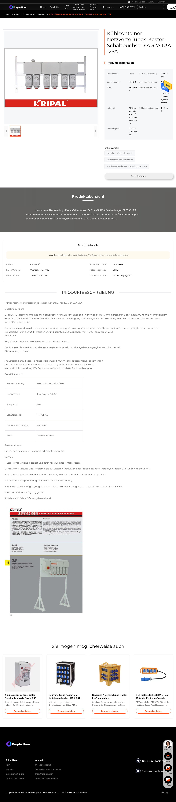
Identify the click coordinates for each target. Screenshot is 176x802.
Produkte (54, 7)
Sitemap (164, 792)
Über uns (66, 7)
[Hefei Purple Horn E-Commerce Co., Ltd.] (18, 743)
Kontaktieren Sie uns (15, 774)
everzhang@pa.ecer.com (159, 771)
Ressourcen (108, 7)
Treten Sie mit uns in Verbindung (79, 7)
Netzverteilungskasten (35, 14)
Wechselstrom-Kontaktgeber (48, 769)
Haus (42, 7)
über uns (9, 769)
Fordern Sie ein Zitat (94, 7)
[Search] (161, 7)
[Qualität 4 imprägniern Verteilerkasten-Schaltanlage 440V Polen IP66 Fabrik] (22, 674)
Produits (17, 14)
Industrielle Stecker (44, 774)
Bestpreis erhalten (22, 711)
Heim (8, 14)
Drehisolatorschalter (44, 765)
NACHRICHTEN (127, 7)
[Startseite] (18, 7)
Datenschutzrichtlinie (15, 778)
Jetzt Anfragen (138, 176)
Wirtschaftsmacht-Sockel (46, 778)
